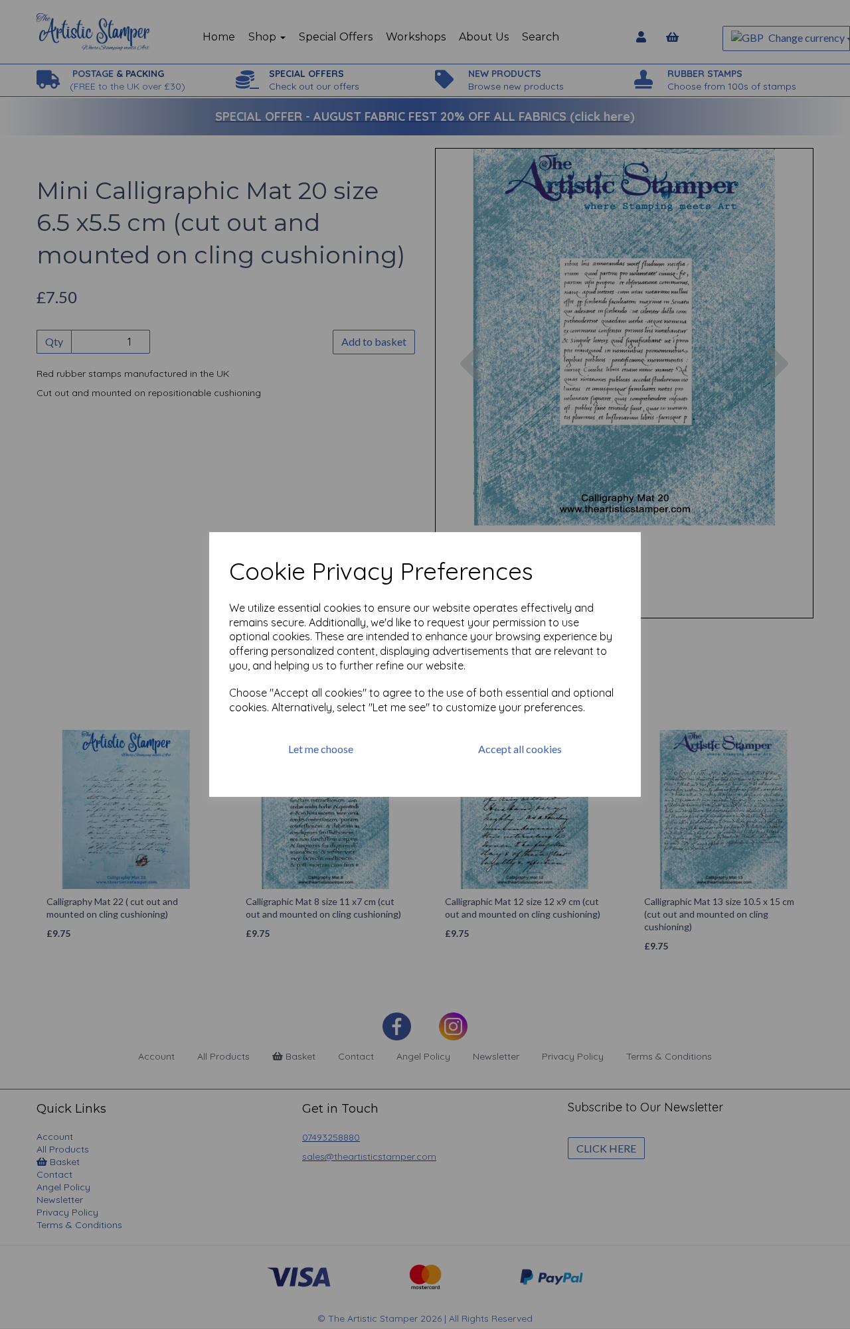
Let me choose (320, 748)
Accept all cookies (520, 748)
